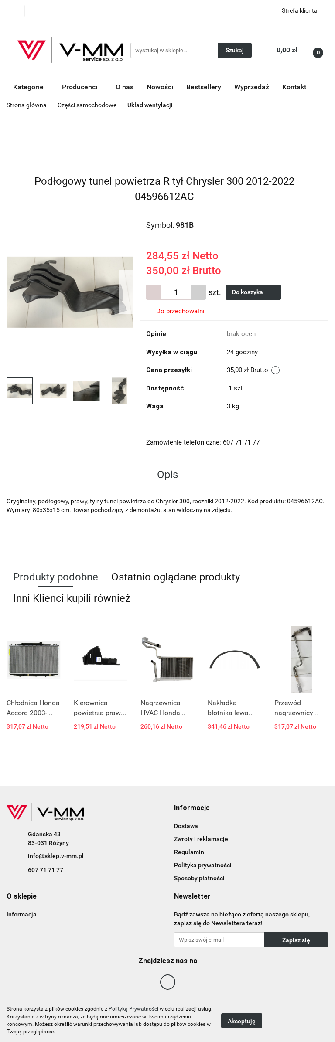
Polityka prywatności (203, 865)
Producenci (80, 87)
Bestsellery (203, 87)
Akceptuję (242, 1020)
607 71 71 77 (45, 869)
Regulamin (189, 852)
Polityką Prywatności (133, 1009)
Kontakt (294, 87)
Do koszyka (248, 292)
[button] (192, 808)
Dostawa (186, 825)
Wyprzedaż (251, 87)
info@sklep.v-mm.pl (56, 855)
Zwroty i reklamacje (201, 838)
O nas (124, 87)
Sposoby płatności (199, 878)
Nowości (160, 87)
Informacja (22, 914)
